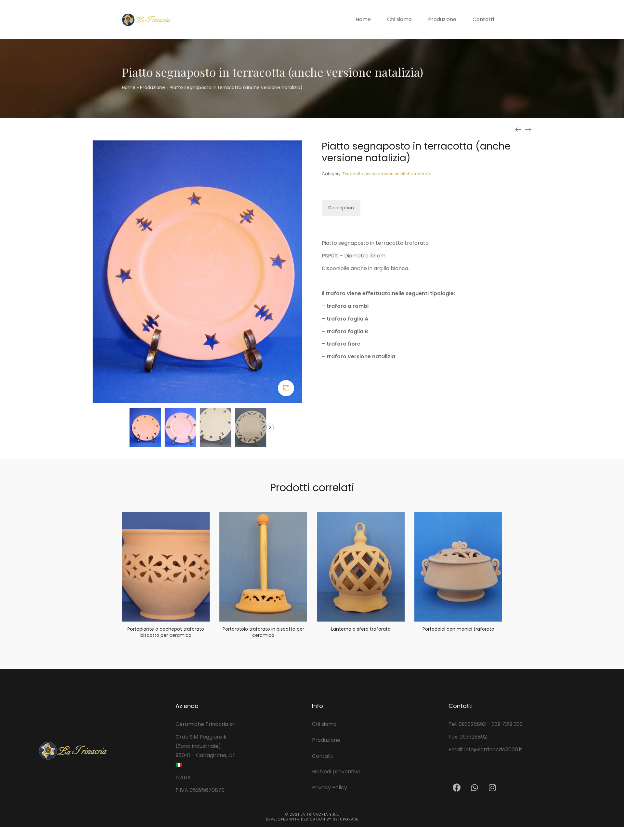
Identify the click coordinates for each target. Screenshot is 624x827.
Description (341, 207)
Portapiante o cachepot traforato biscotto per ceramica (165, 632)
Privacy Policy (329, 787)
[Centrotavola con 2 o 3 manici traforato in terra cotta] (518, 129)
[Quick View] (157, 612)
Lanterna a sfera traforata (361, 629)
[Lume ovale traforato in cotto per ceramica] (528, 129)
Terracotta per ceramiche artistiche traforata (387, 174)
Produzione (152, 87)
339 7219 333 (507, 724)
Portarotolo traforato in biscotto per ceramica (263, 632)
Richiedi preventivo (336, 771)
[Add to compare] (174, 612)
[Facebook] (456, 787)
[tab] (341, 208)
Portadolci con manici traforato (458, 629)
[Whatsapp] (474, 787)
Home (129, 87)
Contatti (322, 756)
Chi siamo (324, 724)
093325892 (472, 724)
